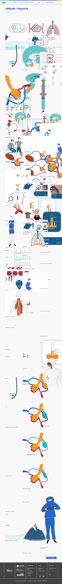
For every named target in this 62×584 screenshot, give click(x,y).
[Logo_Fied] (20, 573)
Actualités (29, 575)
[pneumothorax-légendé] (35, 537)
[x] (40, 575)
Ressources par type (52, 568)
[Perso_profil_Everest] (35, 451)
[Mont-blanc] (18, 509)
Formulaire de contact (40, 569)
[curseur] (14, 275)
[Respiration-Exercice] (18, 133)
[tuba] (11, 45)
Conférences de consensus (30, 573)
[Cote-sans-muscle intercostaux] (33, 286)
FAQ (50, 574)
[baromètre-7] (18, 322)
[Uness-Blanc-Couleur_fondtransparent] (20, 565)
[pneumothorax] (35, 230)
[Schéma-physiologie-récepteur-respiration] (18, 105)
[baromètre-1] (35, 342)
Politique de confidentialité (42, 580)
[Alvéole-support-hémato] (35, 373)
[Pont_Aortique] (18, 201)
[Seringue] (43, 80)
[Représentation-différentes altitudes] (18, 408)
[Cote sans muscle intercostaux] (50, 285)
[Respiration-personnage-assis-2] (35, 136)
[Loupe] (60, 2)
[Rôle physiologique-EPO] (18, 122)
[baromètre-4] (18, 342)
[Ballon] (14, 352)
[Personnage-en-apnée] (35, 272)
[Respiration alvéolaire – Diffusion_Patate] (18, 158)
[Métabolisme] (35, 243)
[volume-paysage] (35, 33)
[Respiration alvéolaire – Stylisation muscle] (18, 148)
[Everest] (35, 522)
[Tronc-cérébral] (35, 45)
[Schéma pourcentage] (23, 85)
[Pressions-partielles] (35, 180)
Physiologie (7, 12)
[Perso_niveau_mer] (13, 215)
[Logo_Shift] (4, 1)
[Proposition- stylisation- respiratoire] (18, 170)
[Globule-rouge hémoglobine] (18, 267)
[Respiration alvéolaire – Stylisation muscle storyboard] (35, 150)
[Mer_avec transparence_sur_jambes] (18, 521)
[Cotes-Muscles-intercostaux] (18, 291)
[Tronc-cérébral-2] (35, 63)
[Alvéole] (35, 364)
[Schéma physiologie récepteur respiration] (18, 97)
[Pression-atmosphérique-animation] (18, 190)
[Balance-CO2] (35, 353)
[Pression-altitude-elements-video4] (35, 191)
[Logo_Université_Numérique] (20, 569)
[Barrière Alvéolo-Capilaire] (18, 309)
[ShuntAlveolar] (18, 75)
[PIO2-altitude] (35, 219)
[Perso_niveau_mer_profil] (18, 459)
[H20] (7, 262)
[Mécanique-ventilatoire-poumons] (35, 252)
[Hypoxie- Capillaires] (35, 20)
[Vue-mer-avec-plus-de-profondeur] (18, 33)
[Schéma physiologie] (18, 112)
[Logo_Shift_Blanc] (9, 569)
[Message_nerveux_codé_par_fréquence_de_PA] (18, 248)
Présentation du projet (30, 569)
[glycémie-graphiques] (35, 264)
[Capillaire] (35, 309)
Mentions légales (23, 580)
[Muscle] (18, 495)
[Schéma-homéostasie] (35, 119)
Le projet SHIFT (30, 565)
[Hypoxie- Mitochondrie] (18, 20)
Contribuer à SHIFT (41, 571)
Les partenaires (30, 571)
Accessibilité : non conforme (32, 580)
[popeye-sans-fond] (35, 209)
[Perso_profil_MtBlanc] (18, 422)
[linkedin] (43, 575)
